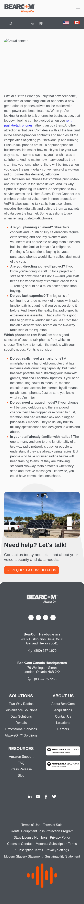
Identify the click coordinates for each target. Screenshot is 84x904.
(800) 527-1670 (32, 23)
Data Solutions (21, 716)
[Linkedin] (30, 797)
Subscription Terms (29, 850)
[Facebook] (46, 797)
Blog (21, 775)
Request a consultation (33, 570)
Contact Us (63, 716)
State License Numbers (31, 837)
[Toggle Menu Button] (78, 8)
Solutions (21, 696)
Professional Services (21, 729)
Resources (21, 748)
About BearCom (63, 704)
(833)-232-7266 (45, 679)
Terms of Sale (53, 825)
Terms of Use (30, 825)
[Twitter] (54, 797)
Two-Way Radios (21, 704)
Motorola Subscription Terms (56, 844)
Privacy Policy (60, 837)
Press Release (21, 769)
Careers (63, 729)
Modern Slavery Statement (23, 856)
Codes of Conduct (20, 844)
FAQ (21, 763)
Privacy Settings (57, 850)
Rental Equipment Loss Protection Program (42, 831)
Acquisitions (63, 710)
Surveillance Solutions (21, 710)
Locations (41, 23)
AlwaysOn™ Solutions (21, 735)
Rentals (21, 723)
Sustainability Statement (62, 856)
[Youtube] (38, 797)
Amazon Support (21, 756)
